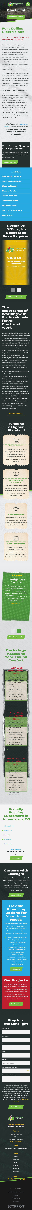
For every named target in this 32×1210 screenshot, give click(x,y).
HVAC (16, 1162)
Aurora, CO (7, 839)
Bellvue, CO (8, 844)
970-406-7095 (16, 852)
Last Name (5, 1036)
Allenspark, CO (9, 826)
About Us (16, 1159)
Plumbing (16, 1165)
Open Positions (16, 895)
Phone (4, 1044)
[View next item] (19, 290)
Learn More (16, 969)
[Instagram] (12, 1179)
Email (16, 274)
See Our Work (16, 1004)
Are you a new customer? (10, 1067)
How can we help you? (9, 1075)
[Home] (15, 4)
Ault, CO (7, 835)
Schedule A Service (16, 17)
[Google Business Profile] (24, 1179)
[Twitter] (16, 1179)
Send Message (16, 1107)
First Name (5, 1028)
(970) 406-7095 (12, 124)
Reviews (16, 1171)
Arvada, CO (8, 830)
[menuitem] (16, 176)
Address (4, 1059)
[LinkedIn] (20, 1179)
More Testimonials (16, 637)
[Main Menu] (3, 4)
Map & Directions (16, 1142)
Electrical (16, 1168)
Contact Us (16, 858)
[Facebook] (8, 1179)
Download (16, 278)
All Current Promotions (16, 297)
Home (16, 1156)
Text (15, 271)
